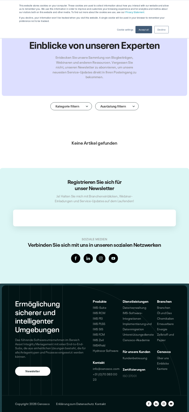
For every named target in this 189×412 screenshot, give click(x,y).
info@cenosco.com (106, 368)
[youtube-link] (113, 258)
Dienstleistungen (136, 301)
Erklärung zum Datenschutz (75, 403)
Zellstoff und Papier (165, 337)
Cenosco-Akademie (136, 339)
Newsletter (32, 371)
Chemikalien (165, 318)
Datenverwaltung (134, 307)
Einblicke (163, 363)
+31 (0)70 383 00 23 (105, 376)
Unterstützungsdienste (138, 334)
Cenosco (164, 351)
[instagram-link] (100, 258)
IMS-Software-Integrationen (133, 315)
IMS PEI (98, 318)
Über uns (163, 358)
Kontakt (98, 362)
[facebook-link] (75, 258)
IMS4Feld (99, 345)
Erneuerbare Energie (165, 326)
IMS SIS (98, 329)
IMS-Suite (99, 307)
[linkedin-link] (88, 258)
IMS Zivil (98, 339)
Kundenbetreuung (135, 358)
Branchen (164, 301)
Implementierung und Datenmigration (137, 326)
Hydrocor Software (105, 350)
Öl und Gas (164, 312)
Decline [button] (161, 29)
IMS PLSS (99, 323)
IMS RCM (99, 312)
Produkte (99, 301)
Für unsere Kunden (136, 351)
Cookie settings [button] (125, 29)
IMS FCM (99, 334)
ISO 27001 (130, 375)
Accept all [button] (144, 29)
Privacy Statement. (135, 12)
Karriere (162, 368)
